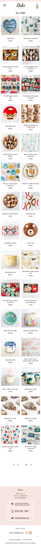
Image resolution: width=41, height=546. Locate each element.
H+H (27, 539)
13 (26, 464)
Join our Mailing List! (16, 533)
